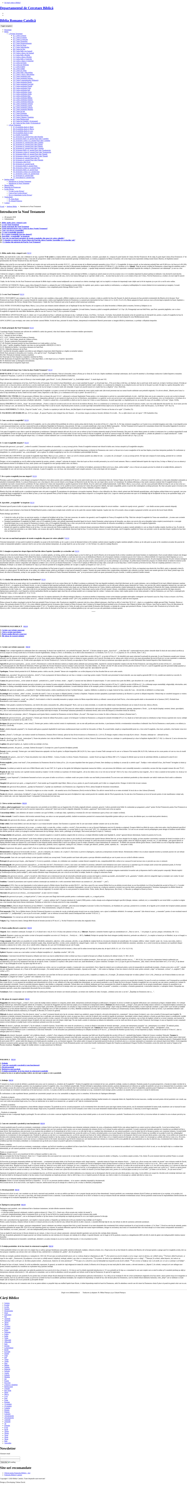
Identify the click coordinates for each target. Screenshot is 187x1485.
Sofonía (7, 1371)
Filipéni (7, 1412)
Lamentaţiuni (8, 1348)
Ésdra (6, 1330)
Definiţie (5, 1063)
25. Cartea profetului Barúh (22, 82)
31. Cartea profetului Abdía (22, 94)
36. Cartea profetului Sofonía (23, 104)
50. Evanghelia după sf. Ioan (23, 133)
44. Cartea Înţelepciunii (21, 119)
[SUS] (29, 253)
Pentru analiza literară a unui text (14, 634)
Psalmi (6, 1381)
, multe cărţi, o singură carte (14, 223)
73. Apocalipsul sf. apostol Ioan (24, 177)
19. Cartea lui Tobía (20, 71)
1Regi (6, 1322)
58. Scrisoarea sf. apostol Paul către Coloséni (28, 148)
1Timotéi (7, 1420)
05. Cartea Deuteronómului (22, 43)
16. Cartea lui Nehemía (21, 65)
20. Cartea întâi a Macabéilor (23, 72)
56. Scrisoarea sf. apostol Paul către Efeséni (28, 144)
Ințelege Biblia (9, 179)
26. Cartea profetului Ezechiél (23, 84)
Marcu (6, 1394)
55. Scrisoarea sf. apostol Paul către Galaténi (28, 142)
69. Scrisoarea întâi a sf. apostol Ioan (25, 170)
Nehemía (7, 1332)
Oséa (6, 1355)
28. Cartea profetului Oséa (22, 88)
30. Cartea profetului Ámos (22, 92)
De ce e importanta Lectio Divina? (20, 195)
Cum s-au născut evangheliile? (13, 230)
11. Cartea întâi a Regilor (21, 55)
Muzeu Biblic (9, 185)
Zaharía (7, 1375)
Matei (6, 1392)
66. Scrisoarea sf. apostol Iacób (23, 164)
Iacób (6, 1429)
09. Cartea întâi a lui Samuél (22, 51)
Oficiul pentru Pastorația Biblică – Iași (17, 1473)
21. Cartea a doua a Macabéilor (23, 74)
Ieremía (6, 1346)
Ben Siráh (7, 1390)
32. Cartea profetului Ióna (22, 96)
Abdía (6, 1361)
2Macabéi (7, 1342)
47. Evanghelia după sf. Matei (23, 127)
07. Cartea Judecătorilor (21, 47)
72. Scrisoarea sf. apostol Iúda (23, 175)
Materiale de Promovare (12, 187)
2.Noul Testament (15, 125)
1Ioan (6, 1435)
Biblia (6, 32)
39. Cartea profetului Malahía (23, 109)
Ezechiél (7, 1352)
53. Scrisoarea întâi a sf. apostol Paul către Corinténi (30, 139)
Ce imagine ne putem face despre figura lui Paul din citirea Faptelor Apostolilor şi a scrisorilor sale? (39, 240)
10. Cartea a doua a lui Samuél (23, 53)
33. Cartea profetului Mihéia (22, 98)
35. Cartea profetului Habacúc (23, 102)
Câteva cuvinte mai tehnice (11, 632)
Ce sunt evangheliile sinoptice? (13, 232)
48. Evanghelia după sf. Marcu (23, 129)
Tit (5, 1424)
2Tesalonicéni (9, 1418)
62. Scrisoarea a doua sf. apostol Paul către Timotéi (30, 156)
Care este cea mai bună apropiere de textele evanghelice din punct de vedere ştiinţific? (33, 238)
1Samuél (7, 1319)
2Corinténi (8, 1406)
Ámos (6, 1359)
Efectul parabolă (8, 1067)
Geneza (7, 1303)
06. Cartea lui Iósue (19, 45)
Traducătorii (8, 197)
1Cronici (7, 1326)
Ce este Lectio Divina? (16, 191)
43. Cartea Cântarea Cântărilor (23, 117)
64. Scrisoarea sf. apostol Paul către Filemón (28, 160)
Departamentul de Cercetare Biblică (26, 8)
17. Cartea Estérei (19, 67)
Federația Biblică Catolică (13, 1475)
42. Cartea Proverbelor (20, 115)
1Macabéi (7, 1340)
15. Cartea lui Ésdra (20, 63)
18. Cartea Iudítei (19, 69)
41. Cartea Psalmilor (20, 113)
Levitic (6, 1307)
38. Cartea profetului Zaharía (23, 107)
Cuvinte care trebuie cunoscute (13, 630)
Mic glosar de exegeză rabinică (13, 636)
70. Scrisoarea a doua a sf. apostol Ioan (26, 172)
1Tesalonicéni (9, 1416)
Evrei (6, 1427)
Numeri (7, 1309)
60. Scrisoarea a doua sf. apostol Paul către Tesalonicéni (32, 152)
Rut (5, 1317)
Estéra (6, 1334)
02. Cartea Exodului (20, 37)
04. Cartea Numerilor (20, 41)
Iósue (6, 1313)
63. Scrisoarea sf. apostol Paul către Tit (26, 158)
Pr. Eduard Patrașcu (15, 201)
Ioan (5, 1398)
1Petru (6, 1431)
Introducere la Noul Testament (19, 183)
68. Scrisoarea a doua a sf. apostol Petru (26, 168)
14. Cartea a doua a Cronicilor (23, 61)
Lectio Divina (9, 189)
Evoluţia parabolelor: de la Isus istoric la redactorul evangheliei (25, 1071)
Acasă (2, 206)
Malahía (7, 1377)
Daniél (6, 1354)
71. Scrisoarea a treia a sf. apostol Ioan (26, 174)
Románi (7, 1402)
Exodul (6, 1305)
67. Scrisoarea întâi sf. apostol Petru (25, 166)
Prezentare (7, 30)
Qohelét (7, 1389)
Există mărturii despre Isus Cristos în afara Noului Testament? (25, 228)
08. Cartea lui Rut (19, 49)
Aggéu (6, 1373)
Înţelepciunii (8, 1387)
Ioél (5, 1357)
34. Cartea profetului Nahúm (23, 100)
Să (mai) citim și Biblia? (12, 3)
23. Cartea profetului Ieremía (23, 78)
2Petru (6, 1433)
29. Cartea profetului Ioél (21, 90)
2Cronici (7, 1328)
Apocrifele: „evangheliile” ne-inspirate (16, 236)
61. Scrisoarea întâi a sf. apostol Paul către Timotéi (30, 154)
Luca (6, 1396)
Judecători (7, 1315)
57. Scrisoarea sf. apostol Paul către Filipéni (28, 146)
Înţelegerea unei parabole (11, 1069)
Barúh (6, 1350)
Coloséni (7, 1414)
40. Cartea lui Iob (19, 111)
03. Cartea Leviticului (20, 39)
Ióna (5, 1363)
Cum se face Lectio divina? (18, 193)
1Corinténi (8, 1404)
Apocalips (7, 1443)
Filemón (7, 1425)
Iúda (5, 1441)
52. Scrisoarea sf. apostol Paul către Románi (28, 137)
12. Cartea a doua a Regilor (22, 57)
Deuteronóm (8, 1311)
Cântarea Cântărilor (11, 1385)
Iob (5, 1379)
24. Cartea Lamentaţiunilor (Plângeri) (25, 80)
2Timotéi (7, 1422)
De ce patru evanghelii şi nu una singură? (17, 234)
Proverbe (7, 1383)
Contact (7, 203)
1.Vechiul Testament (16, 34)
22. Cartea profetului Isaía (22, 76)
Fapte (6, 1400)
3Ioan (6, 1439)
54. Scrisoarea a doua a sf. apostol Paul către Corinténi (31, 141)
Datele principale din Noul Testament (15, 226)
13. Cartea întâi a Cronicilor (22, 59)
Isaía (5, 1344)
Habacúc (7, 1369)
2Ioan (6, 1437)
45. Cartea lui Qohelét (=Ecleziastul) (25, 121)
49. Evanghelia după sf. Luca (23, 131)
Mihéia (6, 1365)
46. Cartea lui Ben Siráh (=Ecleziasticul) (26, 123)
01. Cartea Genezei (19, 36)
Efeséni (6, 1410)
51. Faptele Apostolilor (21, 135)
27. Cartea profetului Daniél (22, 86)
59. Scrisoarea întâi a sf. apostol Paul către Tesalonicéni (32, 150)
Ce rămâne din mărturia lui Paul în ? (21, 242)
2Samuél (7, 1320)
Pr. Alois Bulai (14, 199)
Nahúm (6, 1367)
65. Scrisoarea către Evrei (21, 162)
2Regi (6, 1324)
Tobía (6, 1338)
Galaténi (7, 1408)
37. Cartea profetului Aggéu (22, 106)
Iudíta (6, 1336)
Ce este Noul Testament (10, 225)
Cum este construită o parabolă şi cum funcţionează (20, 1065)
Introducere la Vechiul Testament (20, 181)
